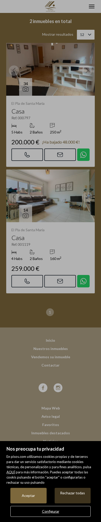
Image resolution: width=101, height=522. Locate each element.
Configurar (50, 511)
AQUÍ (10, 472)
